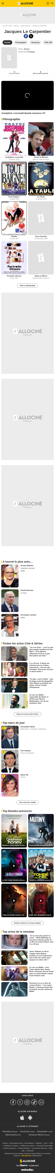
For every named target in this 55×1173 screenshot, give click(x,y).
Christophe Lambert (28, 615)
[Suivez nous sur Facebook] (13, 1102)
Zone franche (41, 236)
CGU (45, 1143)
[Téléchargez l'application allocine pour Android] (31, 1117)
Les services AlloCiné (39, 1148)
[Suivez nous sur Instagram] (27, 1102)
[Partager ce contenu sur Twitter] (31, 36)
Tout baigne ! (14, 197)
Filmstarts (6, 1131)
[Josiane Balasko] (10, 576)
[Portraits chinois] (14, 258)
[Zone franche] (41, 218)
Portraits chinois (14, 276)
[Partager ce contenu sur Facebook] (26, 36)
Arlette (14, 236)
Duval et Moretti (41, 157)
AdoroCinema (11, 1135)
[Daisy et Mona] (41, 258)
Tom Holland (25, 751)
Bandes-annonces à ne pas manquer (27, 923)
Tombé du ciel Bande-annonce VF (41, 880)
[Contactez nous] (41, 1102)
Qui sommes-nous (16, 1143)
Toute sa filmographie (27, 285)
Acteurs (16, 26)
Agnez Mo (24, 775)
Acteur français (25, 26)
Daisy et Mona (41, 276)
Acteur (27, 49)
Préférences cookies (27, 1146)
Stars (10, 26)
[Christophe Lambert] (10, 625)
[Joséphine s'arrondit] (14, 139)
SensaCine (24, 1131)
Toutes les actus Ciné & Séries (27, 714)
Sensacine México (36, 1135)
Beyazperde (42, 1131)
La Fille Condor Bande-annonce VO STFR (14, 880)
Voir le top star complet (27, 802)
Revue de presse (10, 1148)
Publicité (39, 1143)
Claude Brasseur (27, 590)
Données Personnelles (45, 1146)
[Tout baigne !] (14, 178)
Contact (5, 1143)
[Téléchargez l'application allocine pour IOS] (23, 1117)
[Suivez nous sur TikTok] (34, 1102)
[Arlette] (14, 218)
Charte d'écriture (24, 1148)
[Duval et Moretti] (41, 139)
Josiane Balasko (26, 565)
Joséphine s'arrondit (14, 157)
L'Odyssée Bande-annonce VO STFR (14, 915)
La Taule (41, 197)
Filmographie (11, 119)
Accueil (5, 26)
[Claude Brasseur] (10, 600)
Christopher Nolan (27, 727)
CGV (51, 1143)
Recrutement (29, 1143)
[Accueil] (25, 3)
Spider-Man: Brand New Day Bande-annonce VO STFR (41, 915)
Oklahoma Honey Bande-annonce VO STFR (14, 845)
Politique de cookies (11, 1146)
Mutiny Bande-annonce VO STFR (41, 845)
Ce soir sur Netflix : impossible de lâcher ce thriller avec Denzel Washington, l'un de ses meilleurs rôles (38, 699)
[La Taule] (41, 178)
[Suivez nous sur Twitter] (20, 1102)
